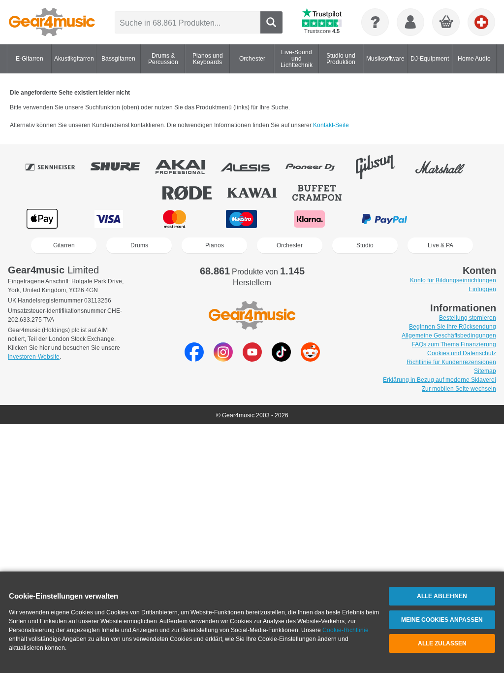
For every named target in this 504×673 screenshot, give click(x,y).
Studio (365, 245)
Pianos (214, 245)
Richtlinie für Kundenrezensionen (451, 362)
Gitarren (64, 245)
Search (271, 22)
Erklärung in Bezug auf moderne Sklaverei (439, 379)
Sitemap (485, 371)
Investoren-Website (34, 356)
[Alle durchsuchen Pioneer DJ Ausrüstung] (316, 167)
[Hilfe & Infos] (375, 22)
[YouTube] (252, 359)
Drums (139, 245)
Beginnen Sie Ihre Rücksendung (452, 326)
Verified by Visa (460, 219)
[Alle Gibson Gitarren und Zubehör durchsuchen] (381, 167)
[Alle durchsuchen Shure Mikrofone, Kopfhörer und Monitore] (122, 167)
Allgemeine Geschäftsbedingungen (449, 335)
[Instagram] (223, 359)
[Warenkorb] (446, 22)
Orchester (290, 245)
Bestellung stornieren (467, 317)
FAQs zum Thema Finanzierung (454, 344)
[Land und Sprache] (481, 22)
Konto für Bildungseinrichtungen (453, 280)
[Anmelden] (410, 22)
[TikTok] (281, 359)
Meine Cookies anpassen (442, 619)
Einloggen (482, 289)
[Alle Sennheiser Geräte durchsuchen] (57, 167)
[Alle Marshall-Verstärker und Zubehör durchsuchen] (446, 167)
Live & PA (440, 245)
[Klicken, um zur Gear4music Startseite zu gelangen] (52, 22)
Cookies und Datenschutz (461, 353)
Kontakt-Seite (331, 125)
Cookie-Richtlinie (345, 630)
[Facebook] (194, 359)
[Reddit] (310, 359)
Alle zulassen (442, 643)
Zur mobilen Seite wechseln (459, 388)
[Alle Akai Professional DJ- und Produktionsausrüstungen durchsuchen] (187, 167)
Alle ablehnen (442, 596)
